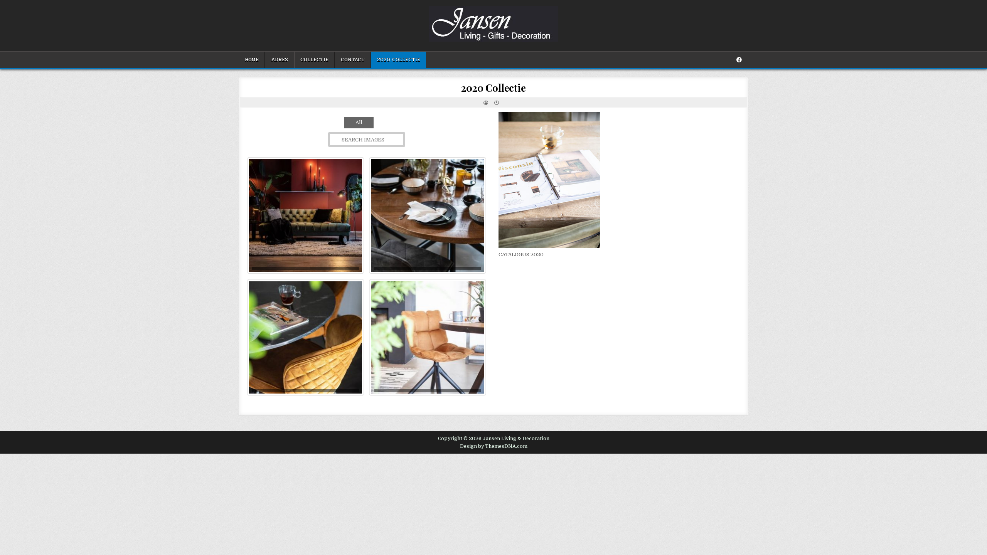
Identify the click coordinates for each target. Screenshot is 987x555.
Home (252, 60)
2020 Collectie (398, 60)
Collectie (314, 60)
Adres (279, 60)
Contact (353, 60)
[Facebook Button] (739, 59)
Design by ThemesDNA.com (493, 446)
